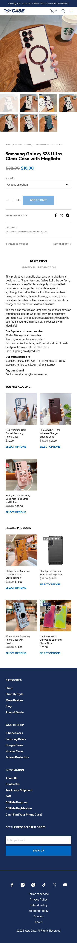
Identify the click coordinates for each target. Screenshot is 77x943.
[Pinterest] (68, 216)
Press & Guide (15, 712)
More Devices (14, 700)
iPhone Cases (14, 733)
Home (9, 145)
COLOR (10, 178)
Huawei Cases (14, 751)
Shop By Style (14, 694)
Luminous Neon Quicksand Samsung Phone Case (51, 640)
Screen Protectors (17, 757)
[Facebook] (57, 216)
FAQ (8, 796)
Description (38, 261)
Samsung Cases (23, 145)
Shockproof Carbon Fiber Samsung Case (51, 572)
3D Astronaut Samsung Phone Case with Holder (18, 640)
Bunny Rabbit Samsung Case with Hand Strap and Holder (18, 499)
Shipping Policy (38, 910)
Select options (16, 447)
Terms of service (38, 893)
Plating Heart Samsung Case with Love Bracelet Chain (18, 574)
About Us (11, 778)
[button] (53, 11)
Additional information (38, 267)
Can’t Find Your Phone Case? (24, 814)
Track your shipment (19, 790)
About (38, 922)
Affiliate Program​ (16, 802)
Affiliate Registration (19, 808)
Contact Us (12, 784)
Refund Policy (38, 905)
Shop (9, 688)
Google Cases (14, 745)
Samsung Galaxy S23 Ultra (48, 145)
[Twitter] (63, 216)
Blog (9, 706)
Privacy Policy (38, 899)
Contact (39, 916)
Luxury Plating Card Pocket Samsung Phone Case (16, 433)
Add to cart (38, 200)
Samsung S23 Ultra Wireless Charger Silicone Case (50, 433)
